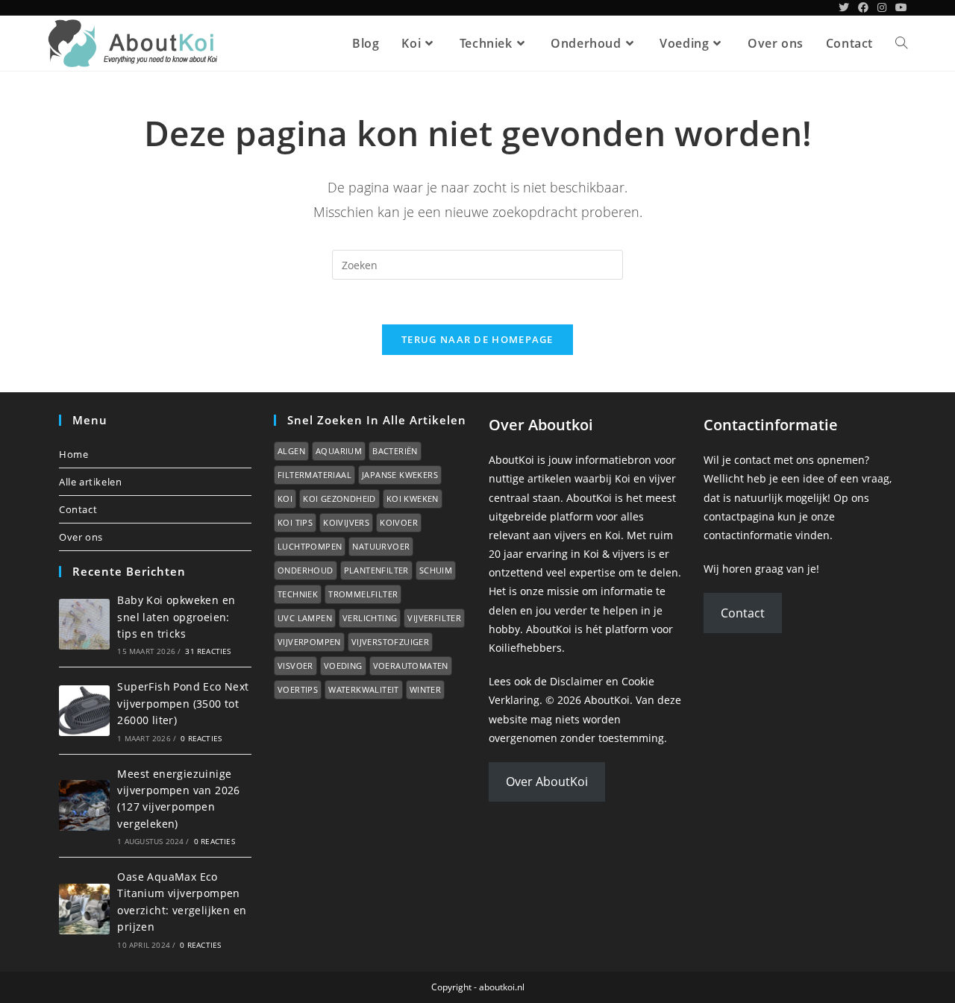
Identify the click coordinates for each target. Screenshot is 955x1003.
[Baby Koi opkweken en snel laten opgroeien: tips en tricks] (84, 624)
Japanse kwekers (400, 474)
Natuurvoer (381, 546)
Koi (285, 498)
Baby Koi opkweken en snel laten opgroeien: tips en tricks (176, 617)
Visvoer (295, 665)
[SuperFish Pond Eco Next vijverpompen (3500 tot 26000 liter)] (84, 710)
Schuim (435, 570)
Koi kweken (412, 498)
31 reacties (208, 651)
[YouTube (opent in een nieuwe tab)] (899, 7)
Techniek (298, 594)
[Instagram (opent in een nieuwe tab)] (882, 7)
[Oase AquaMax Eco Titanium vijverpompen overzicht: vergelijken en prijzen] (84, 909)
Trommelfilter (363, 594)
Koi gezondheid (339, 498)
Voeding (343, 665)
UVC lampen (305, 617)
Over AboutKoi (547, 781)
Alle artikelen (90, 481)
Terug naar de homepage (477, 339)
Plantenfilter (376, 570)
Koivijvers (346, 522)
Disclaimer (576, 681)
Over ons (81, 537)
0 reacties (201, 738)
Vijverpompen (309, 641)
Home (73, 454)
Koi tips (295, 522)
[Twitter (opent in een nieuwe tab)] (844, 7)
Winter (425, 689)
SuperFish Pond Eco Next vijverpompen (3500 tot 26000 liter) (182, 703)
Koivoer (399, 522)
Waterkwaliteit (363, 689)
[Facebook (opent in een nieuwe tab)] (863, 7)
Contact (78, 509)
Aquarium (339, 450)
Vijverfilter (434, 617)
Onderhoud (306, 570)
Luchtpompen (310, 546)
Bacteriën (395, 450)
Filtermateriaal (314, 474)
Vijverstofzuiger (390, 641)
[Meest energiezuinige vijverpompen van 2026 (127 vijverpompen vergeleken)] (84, 805)
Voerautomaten (410, 665)
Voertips (298, 689)
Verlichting (369, 617)
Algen (291, 450)
